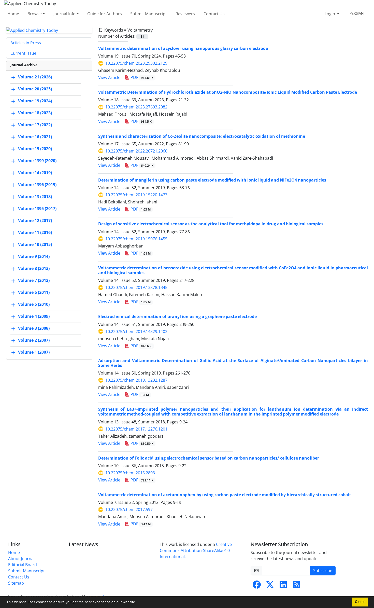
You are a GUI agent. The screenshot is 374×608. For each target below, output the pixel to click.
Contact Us (214, 14)
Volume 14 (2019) (35, 173)
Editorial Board (22, 565)
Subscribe (322, 570)
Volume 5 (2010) (34, 304)
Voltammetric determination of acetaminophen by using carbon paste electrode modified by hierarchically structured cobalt (224, 495)
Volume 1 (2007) (34, 352)
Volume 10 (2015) (35, 244)
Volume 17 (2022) (35, 125)
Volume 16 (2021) (35, 137)
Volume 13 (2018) (35, 197)
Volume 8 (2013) (34, 268)
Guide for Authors (104, 14)
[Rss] (296, 586)
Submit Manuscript (148, 14)
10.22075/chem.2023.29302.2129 (136, 63)
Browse (34, 14)
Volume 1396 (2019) (37, 185)
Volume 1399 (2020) (37, 161)
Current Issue (23, 53)
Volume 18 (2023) (35, 113)
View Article (109, 77)
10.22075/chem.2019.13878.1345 (136, 287)
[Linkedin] (283, 586)
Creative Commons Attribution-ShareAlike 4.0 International (196, 550)
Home (13, 14)
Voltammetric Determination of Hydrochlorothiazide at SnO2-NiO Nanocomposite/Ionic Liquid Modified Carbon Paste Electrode (227, 92)
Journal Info (64, 14)
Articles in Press (25, 43)
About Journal (21, 558)
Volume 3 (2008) (34, 328)
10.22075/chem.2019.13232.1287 (136, 380)
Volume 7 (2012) (34, 280)
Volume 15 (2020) (35, 149)
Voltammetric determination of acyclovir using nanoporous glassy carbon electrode (183, 48)
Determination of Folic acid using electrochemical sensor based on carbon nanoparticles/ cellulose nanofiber (208, 458)
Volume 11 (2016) (35, 233)
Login (330, 14)
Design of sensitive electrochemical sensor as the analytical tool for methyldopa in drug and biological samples (210, 224)
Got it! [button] (360, 602)
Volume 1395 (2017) (37, 209)
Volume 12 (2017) (35, 221)
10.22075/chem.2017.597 (129, 509)
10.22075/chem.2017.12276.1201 (136, 429)
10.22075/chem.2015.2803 (130, 473)
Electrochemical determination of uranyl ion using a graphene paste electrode (177, 316)
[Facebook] (257, 586)
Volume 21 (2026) (35, 77)
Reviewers (185, 14)
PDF (142, 77)
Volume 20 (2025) (35, 89)
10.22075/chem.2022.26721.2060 (136, 151)
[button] (138, 602)
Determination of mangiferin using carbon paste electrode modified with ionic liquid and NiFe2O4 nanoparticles (212, 180)
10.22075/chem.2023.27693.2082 (136, 107)
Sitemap (16, 583)
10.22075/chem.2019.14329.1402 (136, 331)
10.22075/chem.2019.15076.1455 (136, 239)
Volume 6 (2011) (34, 292)
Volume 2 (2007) (34, 340)
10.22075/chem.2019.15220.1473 (136, 195)
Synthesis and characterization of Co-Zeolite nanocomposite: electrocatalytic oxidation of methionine (201, 136)
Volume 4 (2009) (34, 316)
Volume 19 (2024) (35, 101)
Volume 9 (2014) (34, 256)
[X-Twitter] (270, 586)
